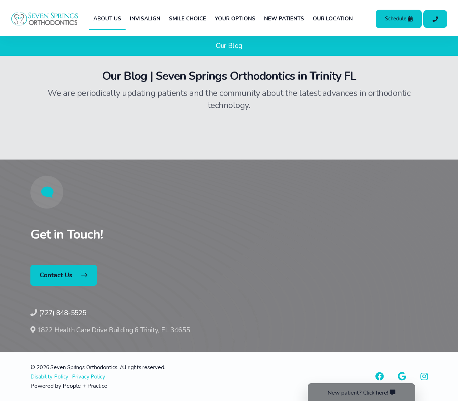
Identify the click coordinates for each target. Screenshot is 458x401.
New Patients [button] (284, 18)
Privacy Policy (88, 376)
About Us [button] (107, 18)
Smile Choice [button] (187, 18)
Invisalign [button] (145, 18)
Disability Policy (49, 376)
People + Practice (85, 386)
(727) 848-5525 (62, 313)
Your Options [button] (235, 18)
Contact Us (56, 275)
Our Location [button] (333, 18)
